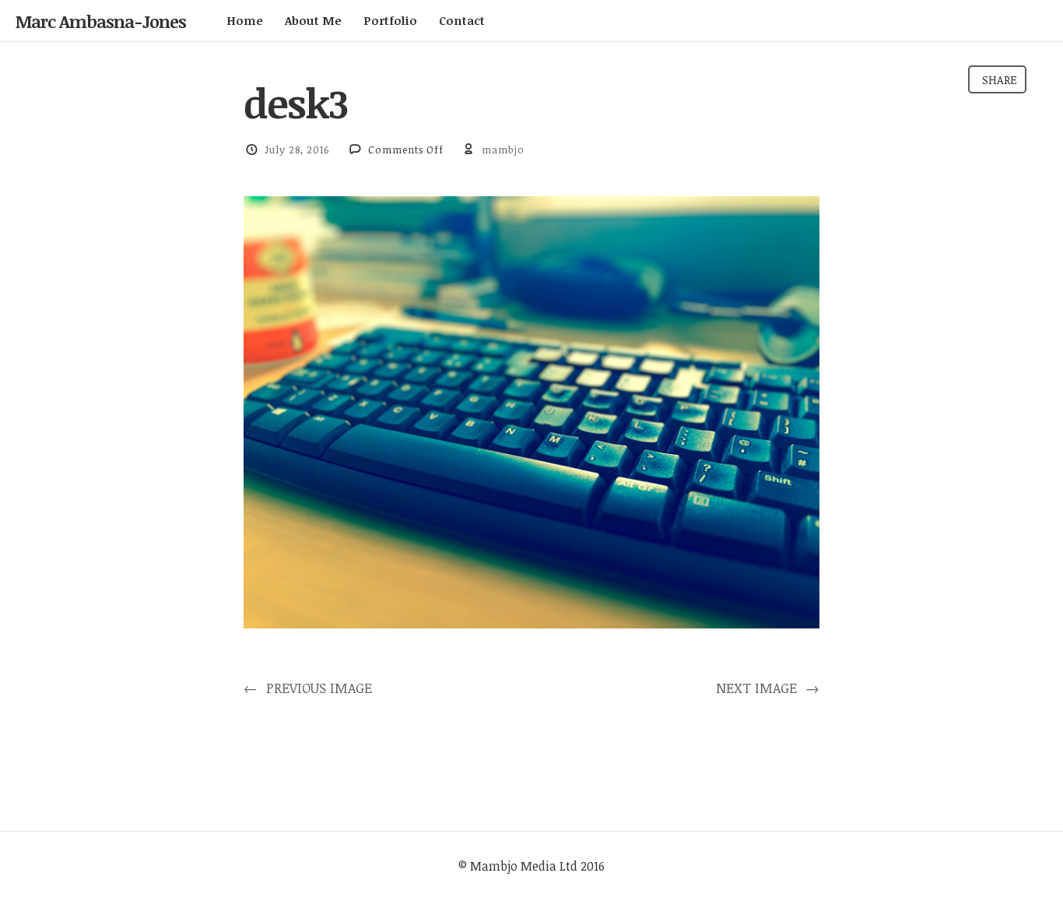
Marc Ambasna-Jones (101, 21)
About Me (313, 20)
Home (244, 20)
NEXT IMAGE (767, 687)
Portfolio (390, 20)
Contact (462, 20)
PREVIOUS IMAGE (308, 687)
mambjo (503, 150)
